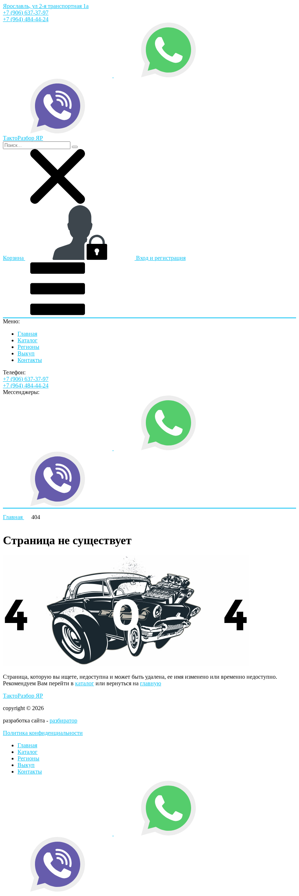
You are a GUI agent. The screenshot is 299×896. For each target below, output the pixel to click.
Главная (27, 334)
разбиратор (63, 720)
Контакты (30, 360)
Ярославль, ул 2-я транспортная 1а (46, 6)
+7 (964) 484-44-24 (25, 19)
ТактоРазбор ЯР (23, 696)
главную (150, 683)
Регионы (28, 347)
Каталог (28, 340)
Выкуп (26, 353)
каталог (84, 683)
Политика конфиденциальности (43, 733)
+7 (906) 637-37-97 (25, 12)
